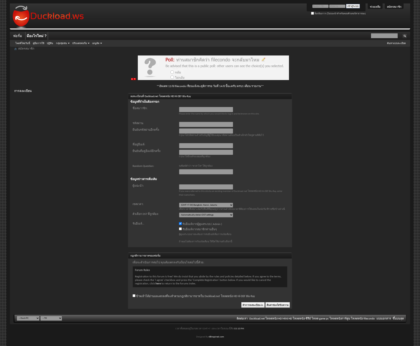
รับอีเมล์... (138, 223)
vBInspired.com (216, 337)
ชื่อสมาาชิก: (140, 108)
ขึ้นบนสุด (398, 318)
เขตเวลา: (138, 204)
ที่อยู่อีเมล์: (139, 144)
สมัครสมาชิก (394, 6)
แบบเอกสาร (383, 318)
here (158, 283)
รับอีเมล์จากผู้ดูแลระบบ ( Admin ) (202, 224)
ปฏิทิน (50, 43)
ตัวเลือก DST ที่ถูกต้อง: (146, 214)
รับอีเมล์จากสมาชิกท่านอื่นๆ (199, 229)
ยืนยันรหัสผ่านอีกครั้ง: (146, 129)
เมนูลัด (95, 43)
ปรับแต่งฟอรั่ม (79, 43)
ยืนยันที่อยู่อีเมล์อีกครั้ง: (147, 151)
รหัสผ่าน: (138, 123)
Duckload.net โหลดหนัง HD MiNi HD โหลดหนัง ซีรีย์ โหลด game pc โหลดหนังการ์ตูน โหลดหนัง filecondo (312, 318)
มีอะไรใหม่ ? (37, 36)
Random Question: (143, 166)
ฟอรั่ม (17, 36)
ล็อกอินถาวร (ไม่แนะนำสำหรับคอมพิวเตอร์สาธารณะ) (340, 13)
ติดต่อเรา (242, 318)
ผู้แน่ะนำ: (138, 185)
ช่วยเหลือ (375, 6)
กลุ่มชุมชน (61, 43)
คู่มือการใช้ (38, 43)
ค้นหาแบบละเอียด (396, 43)
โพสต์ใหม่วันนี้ (22, 43)
